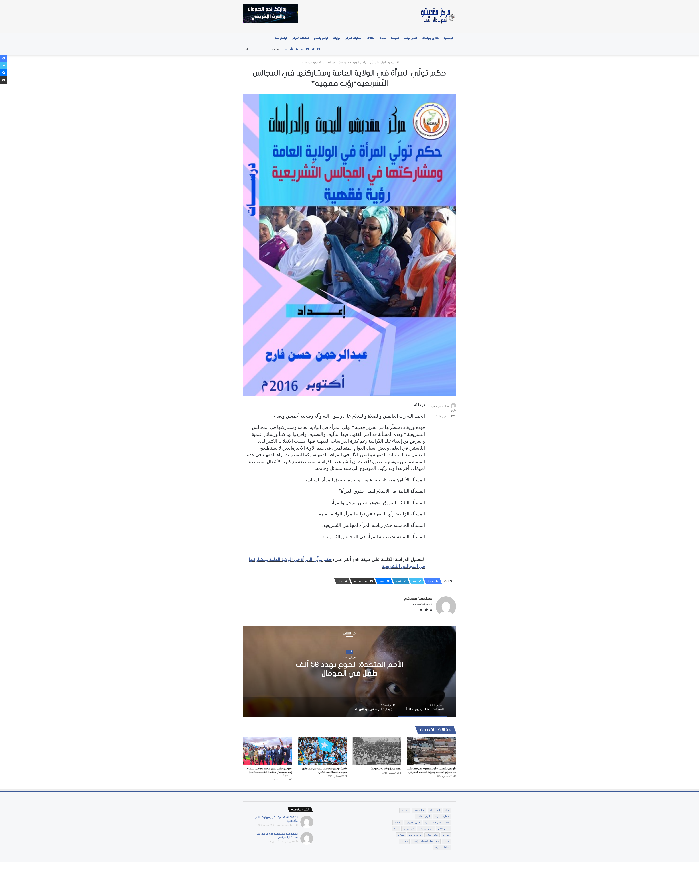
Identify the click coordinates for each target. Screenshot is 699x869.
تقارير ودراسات (430, 38)
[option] (349, 671)
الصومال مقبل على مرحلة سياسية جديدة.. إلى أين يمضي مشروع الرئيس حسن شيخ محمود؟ (269, 772)
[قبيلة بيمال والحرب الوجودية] (376, 751)
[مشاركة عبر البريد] (3, 80)
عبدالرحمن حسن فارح (418, 598)
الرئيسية (448, 38)
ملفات (383, 38)
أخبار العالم (435, 810)
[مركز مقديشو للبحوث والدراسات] (438, 16)
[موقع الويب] (430, 610)
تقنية (396, 828)
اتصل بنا (404, 810)
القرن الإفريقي (413, 822)
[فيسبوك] (425, 610)
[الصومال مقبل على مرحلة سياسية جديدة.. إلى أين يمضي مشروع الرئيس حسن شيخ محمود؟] (267, 751)
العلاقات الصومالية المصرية (437, 822)
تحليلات (395, 38)
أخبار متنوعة (419, 810)
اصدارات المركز (353, 38)
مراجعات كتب (415, 835)
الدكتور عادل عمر (288, 841)
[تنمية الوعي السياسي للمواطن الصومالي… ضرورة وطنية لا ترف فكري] (322, 751)
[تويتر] (3, 65)
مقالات (370, 38)
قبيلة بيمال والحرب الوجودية (386, 768)
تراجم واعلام (321, 38)
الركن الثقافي (423, 816)
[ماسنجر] (3, 72)
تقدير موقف (410, 38)
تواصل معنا (281, 38)
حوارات (336, 38)
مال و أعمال (432, 835)
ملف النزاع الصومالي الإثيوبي (426, 841)
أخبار (383, 62)
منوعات (404, 841)
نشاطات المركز (300, 38)
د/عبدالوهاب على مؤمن (285, 825)
